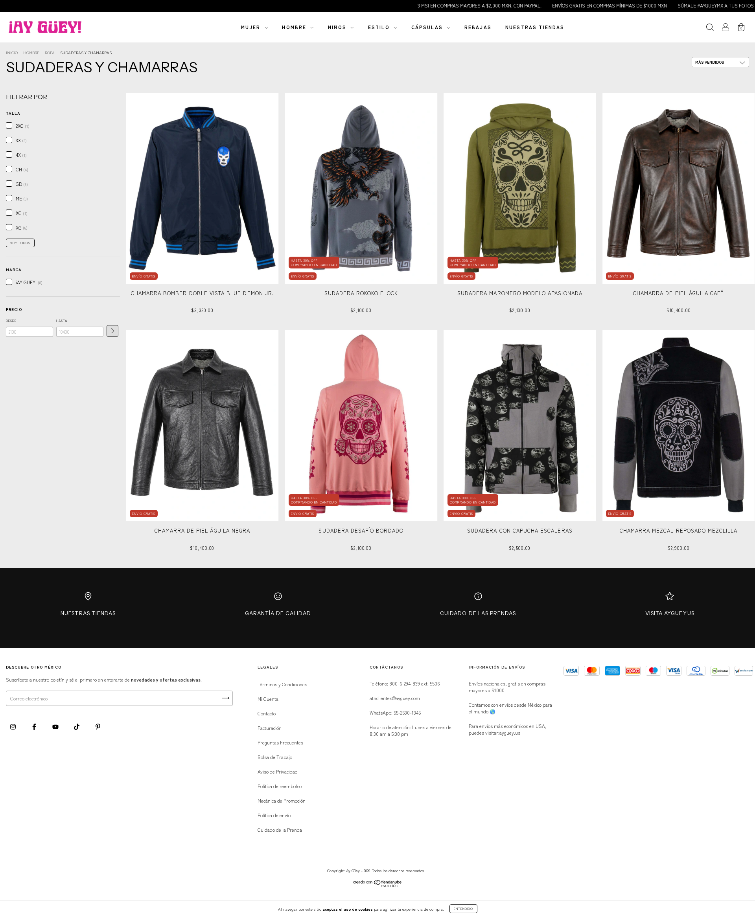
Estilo (380, 27)
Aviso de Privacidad (278, 771)
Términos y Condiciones (282, 684)
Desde (11, 320)
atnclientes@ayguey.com (395, 698)
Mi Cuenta (268, 698)
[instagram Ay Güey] (13, 726)
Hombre (295, 27)
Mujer (252, 27)
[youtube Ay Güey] (56, 726)
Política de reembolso (280, 786)
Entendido (463, 908)
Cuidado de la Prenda (280, 829)
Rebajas (478, 27)
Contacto (267, 713)
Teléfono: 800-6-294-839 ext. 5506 (405, 683)
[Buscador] (710, 27)
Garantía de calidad (278, 613)
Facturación (270, 727)
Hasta (61, 320)
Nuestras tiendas (535, 27)
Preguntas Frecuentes (280, 742)
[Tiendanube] (377, 885)
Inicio (12, 52)
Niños (338, 27)
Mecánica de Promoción (282, 800)
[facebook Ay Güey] (34, 726)
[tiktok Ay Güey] (77, 726)
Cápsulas (428, 27)
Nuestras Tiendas (88, 613)
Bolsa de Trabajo (275, 756)
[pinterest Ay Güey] (98, 726)
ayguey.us (509, 732)
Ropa (50, 52)
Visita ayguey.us (669, 613)
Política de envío (274, 815)
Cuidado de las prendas (478, 613)
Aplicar (112, 331)
